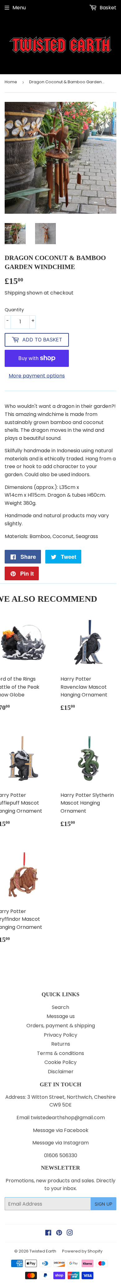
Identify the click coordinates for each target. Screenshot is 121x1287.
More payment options (37, 375)
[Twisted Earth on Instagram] (70, 1233)
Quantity (14, 310)
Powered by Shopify (82, 1251)
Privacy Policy (60, 1034)
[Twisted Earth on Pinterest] (59, 1233)
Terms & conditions (60, 1053)
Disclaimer (61, 1071)
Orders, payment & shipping (60, 1025)
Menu (19, 7)
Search (60, 1007)
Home (11, 82)
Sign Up (103, 1204)
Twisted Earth (42, 1251)
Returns (60, 1043)
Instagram (76, 1142)
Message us (61, 1016)
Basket (107, 7)
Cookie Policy (60, 1062)
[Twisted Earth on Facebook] (48, 1233)
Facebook (76, 1130)
